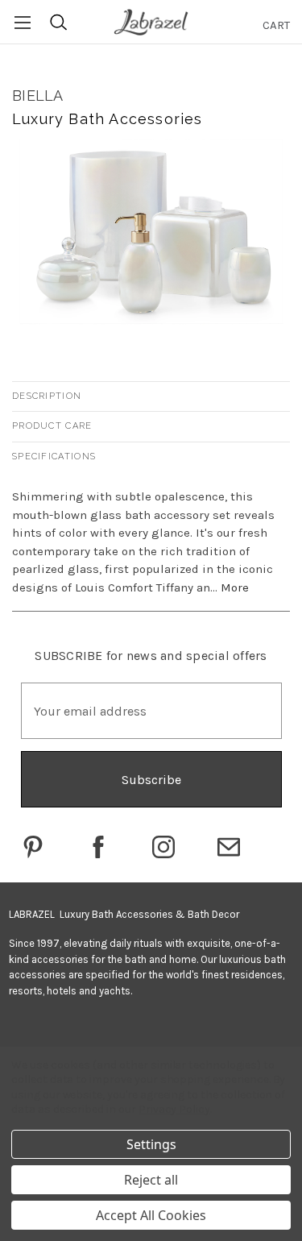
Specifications (54, 456)
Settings (151, 1144)
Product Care (52, 426)
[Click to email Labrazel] (228, 847)
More (235, 587)
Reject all (151, 1180)
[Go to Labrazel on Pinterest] (33, 847)
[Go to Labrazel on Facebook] (98, 847)
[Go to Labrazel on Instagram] (163, 847)
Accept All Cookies (151, 1215)
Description (46, 396)
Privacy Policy (174, 1109)
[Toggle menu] (22, 22)
